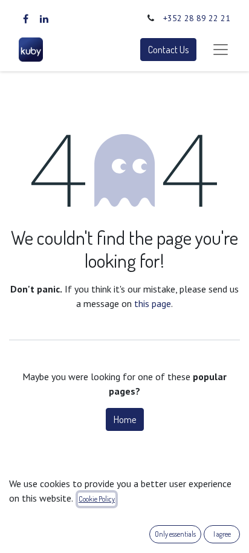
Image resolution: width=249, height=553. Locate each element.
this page (152, 303)
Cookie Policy (97, 498)
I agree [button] (222, 533)
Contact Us (168, 50)
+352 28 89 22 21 (196, 18)
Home (125, 419)
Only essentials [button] (175, 533)
